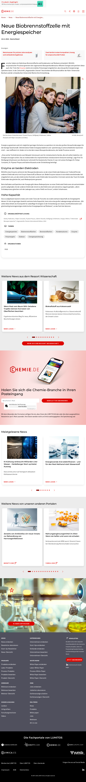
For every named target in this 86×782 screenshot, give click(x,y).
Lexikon (4, 706)
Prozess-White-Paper (37, 671)
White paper (34, 713)
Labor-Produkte (7, 668)
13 (55, 571)
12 (53, 571)
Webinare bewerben (8, 690)
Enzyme (22, 68)
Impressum (5, 770)
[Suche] (65, 11)
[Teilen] (69, 11)
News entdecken (7, 642)
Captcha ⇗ (31, 408)
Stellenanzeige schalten (38, 693)
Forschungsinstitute (8, 713)
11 (51, 571)
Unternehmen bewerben (39, 652)
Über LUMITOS (25, 763)
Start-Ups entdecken (37, 645)
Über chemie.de (39, 763)
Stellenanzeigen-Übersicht (39, 697)
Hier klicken (22, 406)
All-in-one (33, 723)
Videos (3, 716)
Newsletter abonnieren (57, 401)
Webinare (33, 719)
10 (53, 337)
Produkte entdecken (8, 664)
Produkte (33, 709)
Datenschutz (24, 770)
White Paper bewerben (38, 674)
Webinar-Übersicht (8, 693)
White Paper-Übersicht (38, 678)
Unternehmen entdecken (39, 642)
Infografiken (5, 709)
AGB (14, 770)
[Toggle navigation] (83, 11)
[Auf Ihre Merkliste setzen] (78, 11)
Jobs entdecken (35, 687)
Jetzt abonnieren (74, 660)
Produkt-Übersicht (8, 678)
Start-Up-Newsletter (8, 649)
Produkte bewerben (8, 674)
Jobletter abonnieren (38, 690)
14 (57, 571)
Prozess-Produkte (7, 671)
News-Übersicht (7, 652)
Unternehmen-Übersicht (39, 655)
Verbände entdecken (37, 649)
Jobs (31, 716)
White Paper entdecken (38, 664)
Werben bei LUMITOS (8, 763)
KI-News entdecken (21, 624)
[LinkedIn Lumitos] (83, 770)
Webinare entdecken (8, 687)
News (32, 706)
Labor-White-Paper (37, 668)
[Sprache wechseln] (74, 11)
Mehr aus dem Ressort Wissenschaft (43, 343)
